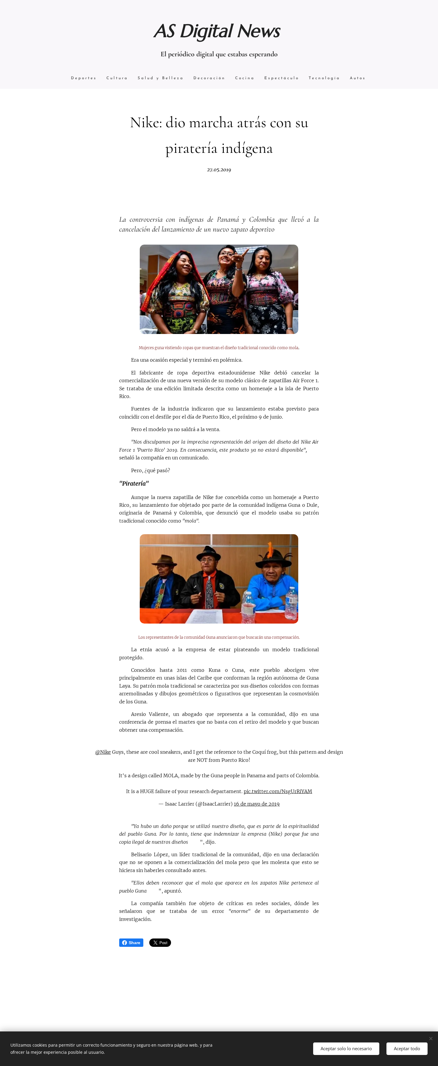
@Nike (103, 752)
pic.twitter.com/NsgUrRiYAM (278, 791)
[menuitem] (84, 78)
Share (134, 942)
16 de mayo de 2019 (257, 804)
